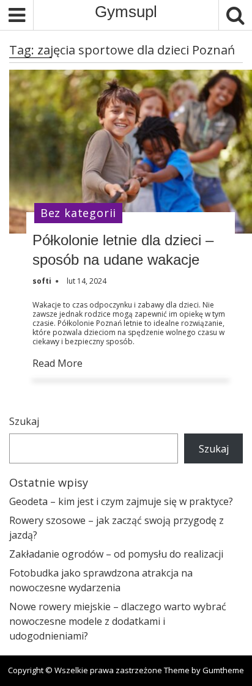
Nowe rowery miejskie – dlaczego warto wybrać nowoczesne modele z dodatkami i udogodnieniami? (117, 621)
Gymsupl (126, 11)
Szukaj (24, 421)
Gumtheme (223, 670)
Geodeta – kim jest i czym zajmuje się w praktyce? (121, 501)
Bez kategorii (78, 212)
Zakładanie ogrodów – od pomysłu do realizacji (116, 554)
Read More (57, 363)
